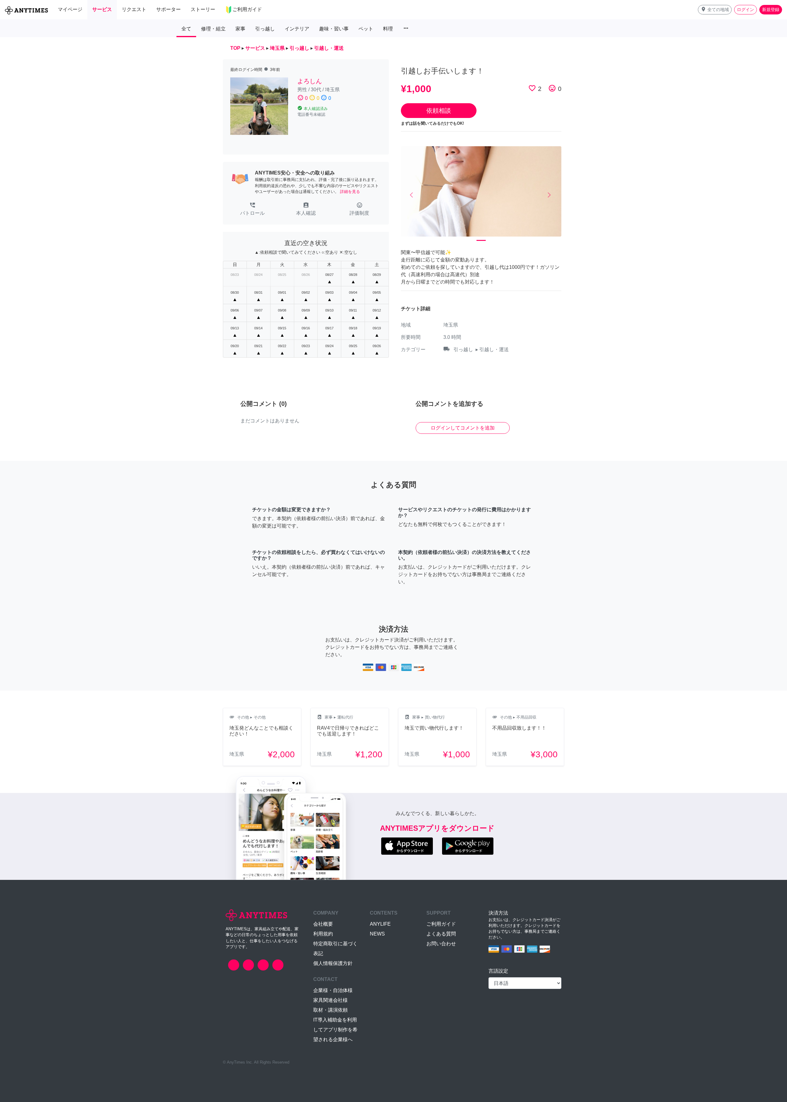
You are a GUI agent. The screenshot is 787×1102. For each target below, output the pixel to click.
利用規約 (323, 933)
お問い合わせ (441, 943)
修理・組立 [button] (213, 28)
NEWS (377, 933)
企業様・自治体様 (333, 990)
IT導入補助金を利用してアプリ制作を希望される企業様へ (335, 1029)
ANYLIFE (380, 924)
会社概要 (323, 924)
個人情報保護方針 (333, 963)
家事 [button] (240, 28)
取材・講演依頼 (330, 1010)
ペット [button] (365, 28)
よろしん (309, 81)
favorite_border (532, 88)
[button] (715, 9)
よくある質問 (441, 933)
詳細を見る (350, 191)
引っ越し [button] (265, 28)
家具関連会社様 (330, 1000)
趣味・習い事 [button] (334, 28)
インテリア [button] (297, 28)
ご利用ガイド (441, 924)
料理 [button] (388, 28)
